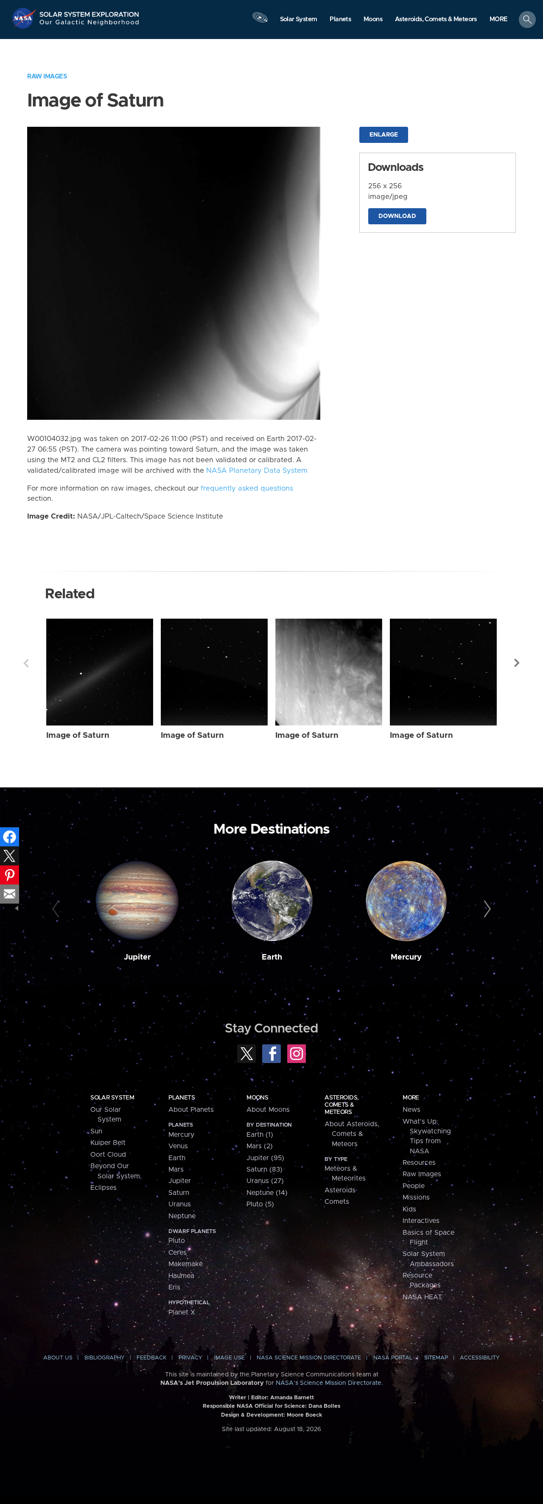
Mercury (406, 957)
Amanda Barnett (292, 1398)
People (414, 1186)
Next (517, 663)
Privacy (190, 1358)
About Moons (268, 1109)
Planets (181, 1098)
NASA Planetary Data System (257, 470)
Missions (416, 1197)
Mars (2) (259, 1146)
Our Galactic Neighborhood (89, 24)
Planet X (181, 1312)
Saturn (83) (264, 1169)
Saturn (178, 1192)
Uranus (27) (265, 1181)
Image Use (229, 1358)
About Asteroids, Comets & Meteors (352, 1134)
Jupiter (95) (265, 1158)
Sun (96, 1131)
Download (397, 216)
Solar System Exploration (89, 12)
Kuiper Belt (108, 1142)
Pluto (176, 1240)
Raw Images (47, 76)
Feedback (151, 1358)
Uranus (179, 1204)
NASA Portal (392, 1358)
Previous (26, 663)
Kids (409, 1209)
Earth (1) (259, 1134)
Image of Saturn (77, 735)
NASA (25, 18)
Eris (174, 1287)
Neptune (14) (267, 1192)
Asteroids (340, 1190)
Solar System (112, 1098)
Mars (176, 1169)
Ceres (177, 1252)
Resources (419, 1162)
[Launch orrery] (260, 21)
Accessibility (480, 1358)
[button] (498, 20)
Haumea (181, 1275)
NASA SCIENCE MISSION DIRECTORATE (309, 1358)
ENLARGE (383, 135)
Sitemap (436, 1358)
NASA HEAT (422, 1297)
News (411, 1109)
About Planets (191, 1109)
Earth (272, 957)
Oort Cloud (108, 1154)
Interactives (421, 1220)
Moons (257, 1098)
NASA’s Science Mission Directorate (328, 1383)
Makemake (185, 1264)
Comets (337, 1201)
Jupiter (137, 957)
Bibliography (104, 1358)
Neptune (182, 1216)
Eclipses (103, 1187)
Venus (178, 1146)
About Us (58, 1358)
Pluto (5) (260, 1204)
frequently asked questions (247, 488)
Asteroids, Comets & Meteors (341, 1105)
